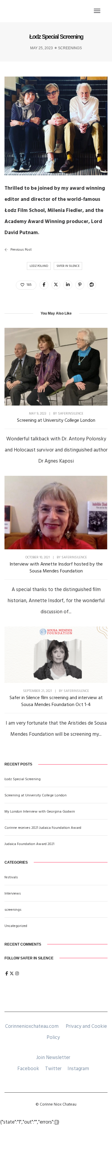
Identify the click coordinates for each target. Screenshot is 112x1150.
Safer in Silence (67, 266)
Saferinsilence (70, 413)
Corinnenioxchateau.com (32, 1026)
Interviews (12, 894)
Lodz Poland (39, 266)
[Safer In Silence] (22, 11)
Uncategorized (15, 926)
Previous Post (21, 250)
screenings (70, 48)
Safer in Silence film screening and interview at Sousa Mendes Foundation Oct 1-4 (56, 701)
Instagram (78, 1069)
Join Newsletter (53, 1058)
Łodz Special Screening (22, 779)
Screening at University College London (56, 420)
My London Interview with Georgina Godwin (39, 812)
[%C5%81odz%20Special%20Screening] (43, 284)
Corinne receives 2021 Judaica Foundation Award (42, 828)
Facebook (28, 1069)
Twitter (53, 1069)
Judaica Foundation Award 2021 (29, 844)
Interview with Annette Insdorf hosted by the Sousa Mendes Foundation (56, 568)
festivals (11, 877)
